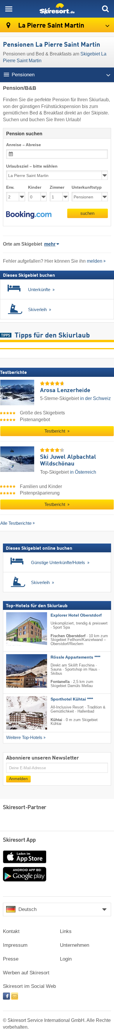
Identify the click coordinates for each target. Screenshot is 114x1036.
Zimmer (57, 187)
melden (94, 261)
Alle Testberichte (16, 523)
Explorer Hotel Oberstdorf (76, 615)
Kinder (34, 187)
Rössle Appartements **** (75, 657)
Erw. (10, 187)
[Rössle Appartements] (18, 671)
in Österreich (83, 472)
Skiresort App (19, 840)
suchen (87, 213)
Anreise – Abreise (23, 145)
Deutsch (27, 909)
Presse (10, 959)
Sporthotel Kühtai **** (72, 699)
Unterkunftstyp (87, 187)
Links (66, 931)
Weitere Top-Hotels (24, 737)
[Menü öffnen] (9, 9)
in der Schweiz (95, 398)
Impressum (15, 945)
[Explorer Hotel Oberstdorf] (18, 629)
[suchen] (105, 9)
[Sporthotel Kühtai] (18, 713)
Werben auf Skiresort (26, 973)
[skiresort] (57, 9)
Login (66, 959)
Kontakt (11, 931)
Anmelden (18, 779)
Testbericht (55, 431)
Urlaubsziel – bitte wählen (32, 166)
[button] (28, 215)
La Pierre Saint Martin (50, 25)
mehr (50, 244)
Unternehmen (74, 945)
